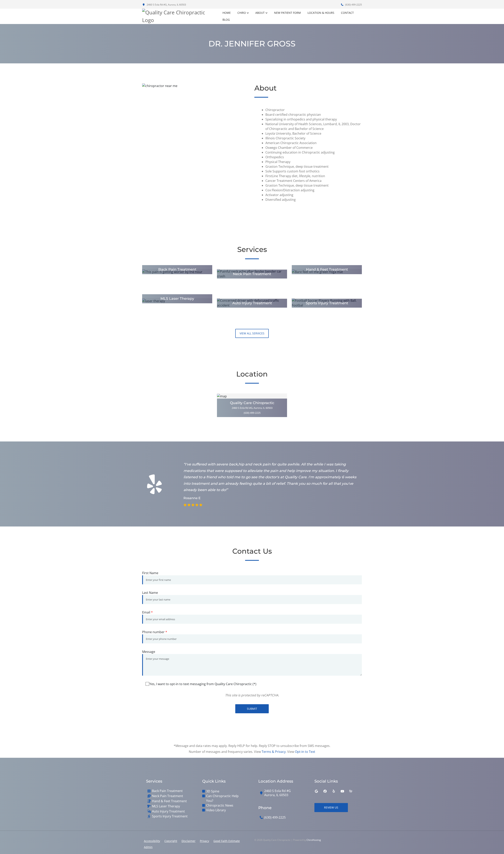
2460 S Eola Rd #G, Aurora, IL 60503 (166, 4)
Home (226, 13)
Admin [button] (148, 847)
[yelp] (334, 791)
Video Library (216, 810)
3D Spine (212, 791)
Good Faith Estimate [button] (226, 841)
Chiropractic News (219, 805)
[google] (316, 791)
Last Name (150, 592)
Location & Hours (321, 13)
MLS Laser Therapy (166, 806)
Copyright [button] (170, 841)
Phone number (154, 632)
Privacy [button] (204, 841)
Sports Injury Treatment (170, 816)
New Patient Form (287, 13)
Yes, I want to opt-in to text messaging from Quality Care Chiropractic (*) (202, 684)
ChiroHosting (314, 840)
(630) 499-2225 (353, 4)
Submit (252, 709)
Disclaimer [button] (188, 841)
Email (147, 612)
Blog (226, 19)
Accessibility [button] (152, 841)
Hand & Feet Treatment (169, 801)
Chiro (241, 13)
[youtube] (342, 791)
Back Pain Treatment (167, 791)
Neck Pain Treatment (167, 796)
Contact (347, 13)
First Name (150, 573)
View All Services (252, 333)
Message (148, 652)
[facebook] (325, 791)
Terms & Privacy (274, 751)
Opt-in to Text (305, 751)
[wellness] (350, 791)
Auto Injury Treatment (168, 811)
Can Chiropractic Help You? (222, 798)
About (260, 13)
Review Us (331, 807)
